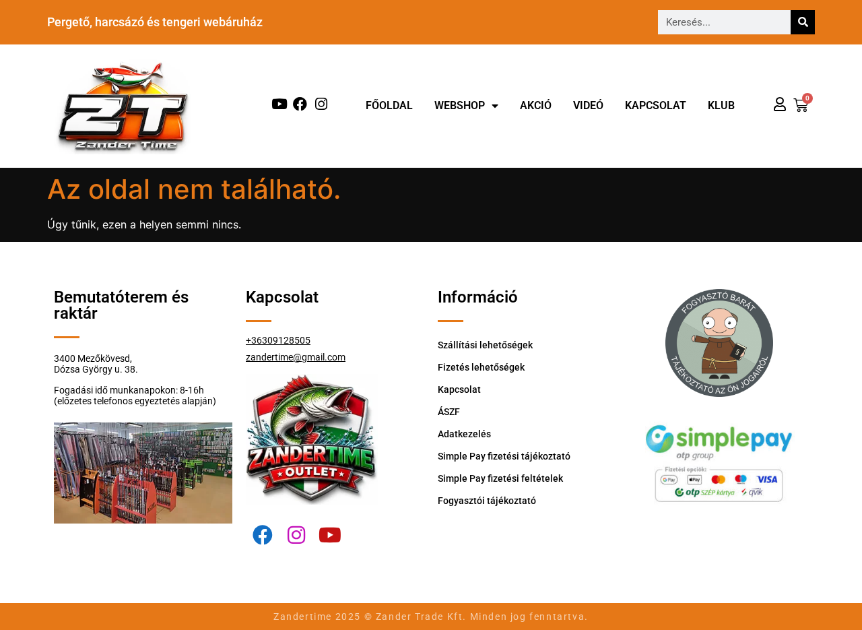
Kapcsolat (655, 105)
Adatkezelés (464, 434)
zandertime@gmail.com (295, 357)
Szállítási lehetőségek (485, 345)
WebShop (459, 105)
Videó (588, 105)
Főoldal (389, 105)
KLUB (721, 105)
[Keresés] (803, 22)
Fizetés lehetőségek (481, 367)
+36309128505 (278, 340)
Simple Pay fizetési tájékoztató (504, 456)
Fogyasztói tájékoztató (487, 500)
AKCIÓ (536, 105)
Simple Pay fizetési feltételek (500, 478)
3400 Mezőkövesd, (93, 358)
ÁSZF (449, 411)
